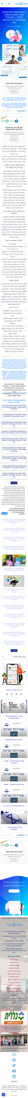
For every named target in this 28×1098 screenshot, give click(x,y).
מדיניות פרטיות (14, 1095)
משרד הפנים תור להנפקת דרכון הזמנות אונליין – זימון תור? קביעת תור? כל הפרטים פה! (14, 475)
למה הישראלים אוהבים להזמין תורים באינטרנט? (14, 590)
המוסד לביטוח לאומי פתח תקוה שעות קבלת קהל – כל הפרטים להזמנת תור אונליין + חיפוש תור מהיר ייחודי (14, 547)
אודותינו (14, 1081)
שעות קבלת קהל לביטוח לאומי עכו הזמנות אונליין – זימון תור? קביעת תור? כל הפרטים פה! (14, 616)
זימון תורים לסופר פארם (14, 988)
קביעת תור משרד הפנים (14, 971)
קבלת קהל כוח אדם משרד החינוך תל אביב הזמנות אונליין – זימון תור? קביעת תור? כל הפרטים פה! (14, 458)
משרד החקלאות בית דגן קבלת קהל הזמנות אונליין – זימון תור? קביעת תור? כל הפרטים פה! (14, 423)
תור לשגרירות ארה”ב (14, 979)
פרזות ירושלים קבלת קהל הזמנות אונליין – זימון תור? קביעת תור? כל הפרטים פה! (14, 415)
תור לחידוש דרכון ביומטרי (14, 991)
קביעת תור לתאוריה (14, 968)
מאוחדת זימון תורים (14, 982)
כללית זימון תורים (14, 965)
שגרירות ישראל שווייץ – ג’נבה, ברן (14, 806)
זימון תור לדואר (14, 959)
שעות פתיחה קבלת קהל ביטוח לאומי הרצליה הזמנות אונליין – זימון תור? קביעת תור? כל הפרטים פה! (14, 607)
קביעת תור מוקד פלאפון (14, 974)
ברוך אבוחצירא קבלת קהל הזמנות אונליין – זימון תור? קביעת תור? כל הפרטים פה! (14, 466)
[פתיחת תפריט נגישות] (3, 1095)
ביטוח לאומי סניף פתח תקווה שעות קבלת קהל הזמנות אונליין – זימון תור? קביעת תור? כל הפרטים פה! (14, 642)
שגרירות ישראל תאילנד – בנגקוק (14, 784)
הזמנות (8, 26)
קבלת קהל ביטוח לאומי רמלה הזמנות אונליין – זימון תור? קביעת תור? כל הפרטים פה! (14, 625)
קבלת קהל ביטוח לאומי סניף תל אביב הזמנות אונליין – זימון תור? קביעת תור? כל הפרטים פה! (14, 538)
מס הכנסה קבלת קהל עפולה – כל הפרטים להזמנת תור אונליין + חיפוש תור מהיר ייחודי (14, 432)
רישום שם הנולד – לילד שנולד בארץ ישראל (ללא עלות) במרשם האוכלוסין (14, 569)
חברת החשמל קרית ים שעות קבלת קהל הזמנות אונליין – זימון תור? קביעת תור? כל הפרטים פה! (14, 449)
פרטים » (14, 410)
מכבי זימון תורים (14, 962)
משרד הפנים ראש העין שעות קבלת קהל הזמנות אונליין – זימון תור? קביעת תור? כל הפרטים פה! (14, 407)
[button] (9, 3)
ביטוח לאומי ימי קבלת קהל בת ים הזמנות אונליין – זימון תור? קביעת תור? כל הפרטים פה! (14, 598)
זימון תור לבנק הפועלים (14, 985)
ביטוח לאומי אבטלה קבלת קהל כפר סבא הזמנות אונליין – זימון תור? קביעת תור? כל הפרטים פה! (14, 1000)
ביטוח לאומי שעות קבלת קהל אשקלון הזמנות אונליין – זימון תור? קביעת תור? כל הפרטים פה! (14, 633)
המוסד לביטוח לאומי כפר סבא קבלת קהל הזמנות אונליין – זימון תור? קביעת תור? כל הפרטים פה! (14, 521)
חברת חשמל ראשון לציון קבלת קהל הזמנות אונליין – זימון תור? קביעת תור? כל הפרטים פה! (14, 440)
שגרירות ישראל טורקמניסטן (14, 740)
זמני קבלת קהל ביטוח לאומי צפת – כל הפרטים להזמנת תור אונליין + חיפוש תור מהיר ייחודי (14, 530)
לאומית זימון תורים (14, 977)
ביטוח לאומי (13, 26)
